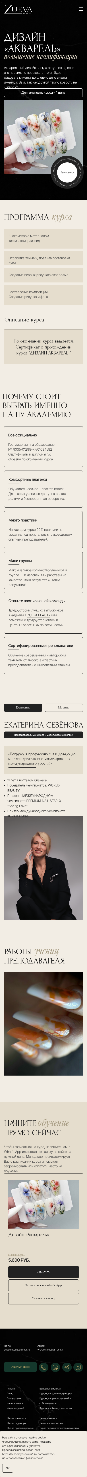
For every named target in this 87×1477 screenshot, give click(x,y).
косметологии (55, 1423)
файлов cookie (34, 1458)
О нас (10, 1393)
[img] (78, 1367)
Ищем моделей (15, 1408)
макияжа (51, 1418)
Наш (9, 1403)
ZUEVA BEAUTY (38, 615)
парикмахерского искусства (62, 1428)
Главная (11, 1388)
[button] (43, 1299)
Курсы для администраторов (55, 1393)
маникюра (20, 1418)
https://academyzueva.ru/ (17, 1454)
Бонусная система (50, 1388)
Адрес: (41, 1345)
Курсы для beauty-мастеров (55, 1408)
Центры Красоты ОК (23, 625)
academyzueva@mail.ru (17, 1349)
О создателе (14, 1398)
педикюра (20, 1423)
